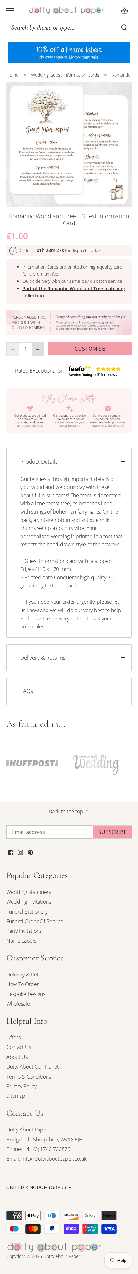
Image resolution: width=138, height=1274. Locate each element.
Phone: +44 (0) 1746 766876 (38, 1149)
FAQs (26, 691)
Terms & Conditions (28, 1076)
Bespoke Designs (25, 994)
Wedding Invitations (28, 901)
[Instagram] (20, 851)
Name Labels (21, 940)
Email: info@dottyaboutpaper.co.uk (46, 1158)
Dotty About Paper (27, 1129)
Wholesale (18, 1003)
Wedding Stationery (28, 892)
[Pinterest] (30, 851)
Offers (13, 1037)
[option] (69, 144)
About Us (17, 1057)
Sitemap (15, 1095)
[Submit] (124, 27)
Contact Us (18, 1047)
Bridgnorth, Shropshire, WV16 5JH (44, 1139)
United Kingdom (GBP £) (36, 1187)
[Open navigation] (10, 10)
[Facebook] (10, 851)
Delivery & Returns (42, 657)
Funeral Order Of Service (34, 921)
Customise (90, 348)
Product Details (39, 461)
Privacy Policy (21, 1086)
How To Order (22, 984)
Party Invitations (24, 930)
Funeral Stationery (26, 911)
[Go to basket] (124, 10)
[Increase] (38, 349)
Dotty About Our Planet (32, 1066)
